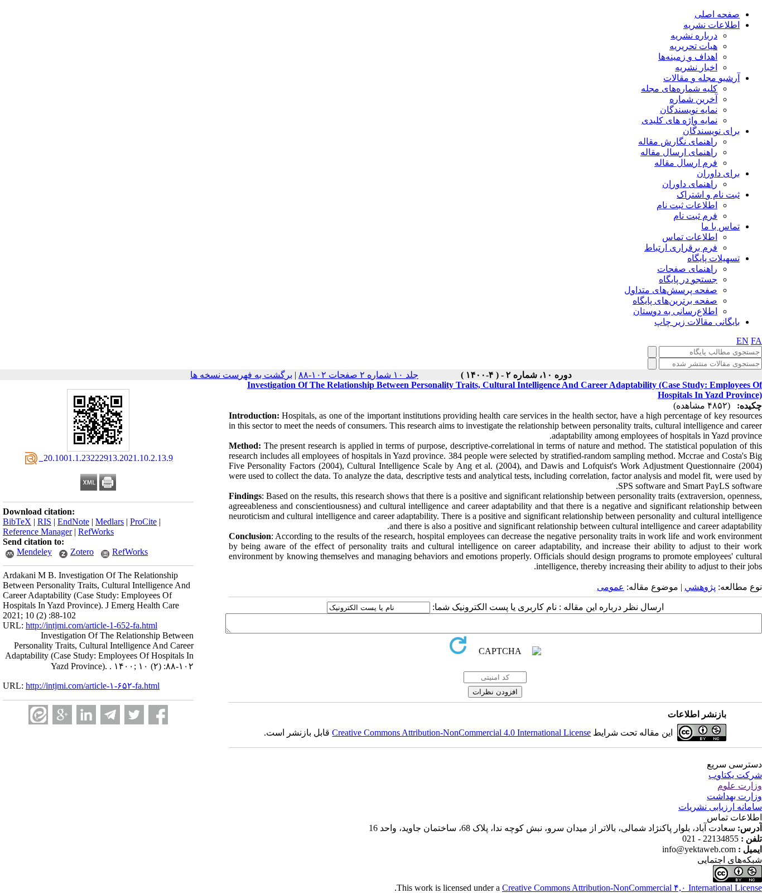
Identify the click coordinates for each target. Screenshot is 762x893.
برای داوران (718, 173)
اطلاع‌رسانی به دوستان (675, 311)
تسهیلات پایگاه (713, 258)
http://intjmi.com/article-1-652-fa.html (91, 625)
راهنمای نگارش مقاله (677, 141)
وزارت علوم (739, 785)
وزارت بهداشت (734, 796)
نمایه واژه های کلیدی (679, 120)
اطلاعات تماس (689, 237)
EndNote (73, 521)
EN (742, 340)
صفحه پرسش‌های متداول (670, 290)
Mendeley (34, 551)
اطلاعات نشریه (711, 25)
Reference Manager (37, 531)
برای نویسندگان (711, 131)
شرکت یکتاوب (735, 775)
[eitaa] (38, 714)
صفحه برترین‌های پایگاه (675, 300)
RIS (44, 521)
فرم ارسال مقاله (685, 162)
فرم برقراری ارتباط (680, 247)
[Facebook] (158, 714)
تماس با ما (720, 226)
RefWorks (96, 531)
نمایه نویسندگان (688, 109)
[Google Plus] (62, 714)
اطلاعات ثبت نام (687, 205)
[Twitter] (134, 714)
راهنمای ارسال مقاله (678, 152)
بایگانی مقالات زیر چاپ (697, 322)
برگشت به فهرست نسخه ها (241, 375)
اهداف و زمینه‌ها (687, 56)
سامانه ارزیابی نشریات (720, 807)
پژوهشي (700, 587)
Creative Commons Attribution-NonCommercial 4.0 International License (461, 732)
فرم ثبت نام (695, 215)
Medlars (109, 521)
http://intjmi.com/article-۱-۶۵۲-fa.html (93, 685)
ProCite (143, 521)
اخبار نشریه (696, 67)
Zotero (82, 551)
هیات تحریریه (693, 46)
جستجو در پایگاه (688, 279)
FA (756, 340)
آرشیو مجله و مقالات (701, 78)
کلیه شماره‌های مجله (679, 88)
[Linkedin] (86, 714)
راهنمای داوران (689, 184)
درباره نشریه (694, 35)
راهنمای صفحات (687, 268)
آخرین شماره (693, 99)
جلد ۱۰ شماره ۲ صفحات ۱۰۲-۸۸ (358, 375)
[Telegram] (110, 714)
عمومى (610, 587)
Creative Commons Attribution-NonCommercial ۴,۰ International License (632, 887)
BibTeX (17, 521)
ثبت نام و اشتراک (708, 194)
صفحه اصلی (717, 14)
